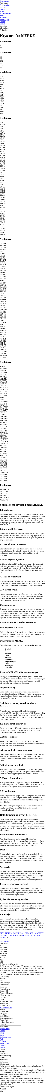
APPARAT (29, 933)
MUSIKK (3, 935)
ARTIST (37, 935)
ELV (2, 933)
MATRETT (39, 933)
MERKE (3, 937)
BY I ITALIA (18, 933)
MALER (8, 933)
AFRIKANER (14, 935)
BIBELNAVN (26, 935)
